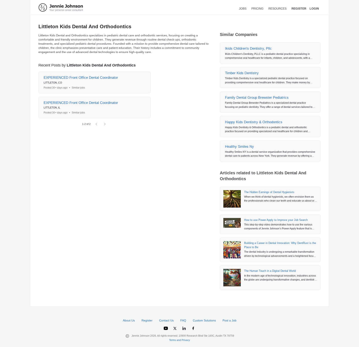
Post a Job (229, 320)
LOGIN (314, 8)
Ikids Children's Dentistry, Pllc (248, 48)
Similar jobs (78, 87)
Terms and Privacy (179, 340)
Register (146, 320)
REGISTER (298, 8)
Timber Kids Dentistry (242, 73)
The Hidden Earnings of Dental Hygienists (269, 192)
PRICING (257, 8)
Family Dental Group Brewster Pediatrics (257, 98)
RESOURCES (277, 8)
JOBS (242, 8)
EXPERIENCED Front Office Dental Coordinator (81, 78)
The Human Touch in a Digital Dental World (270, 270)
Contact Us (166, 320)
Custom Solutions (204, 320)
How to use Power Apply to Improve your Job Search (276, 219)
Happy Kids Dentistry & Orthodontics (253, 122)
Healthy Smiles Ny (239, 147)
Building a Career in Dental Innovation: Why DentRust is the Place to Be (280, 245)
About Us (129, 320)
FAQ (183, 320)
